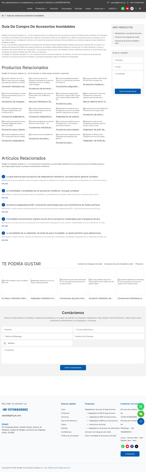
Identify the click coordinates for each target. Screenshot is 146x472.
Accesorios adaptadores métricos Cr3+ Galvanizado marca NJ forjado (13, 140)
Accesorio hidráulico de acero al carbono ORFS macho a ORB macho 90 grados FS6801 (100, 298)
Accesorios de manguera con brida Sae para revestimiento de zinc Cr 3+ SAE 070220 (14, 101)
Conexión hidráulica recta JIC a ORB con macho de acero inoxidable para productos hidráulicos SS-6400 (14, 86)
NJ (3, 15)
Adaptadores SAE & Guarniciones (101, 413)
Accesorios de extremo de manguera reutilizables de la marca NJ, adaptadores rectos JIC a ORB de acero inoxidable (41, 88)
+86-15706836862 (136, 3)
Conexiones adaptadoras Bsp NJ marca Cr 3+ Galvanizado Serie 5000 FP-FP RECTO (68, 86)
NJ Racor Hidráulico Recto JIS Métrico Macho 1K (14, 298)
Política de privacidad (69, 436)
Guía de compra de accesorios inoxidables (25, 15)
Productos (139, 264)
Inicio (63, 409)
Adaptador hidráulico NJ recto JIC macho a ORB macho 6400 (42, 298)
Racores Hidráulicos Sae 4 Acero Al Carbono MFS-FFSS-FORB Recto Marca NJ (40, 101)
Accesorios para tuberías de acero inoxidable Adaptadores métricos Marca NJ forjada (14, 129)
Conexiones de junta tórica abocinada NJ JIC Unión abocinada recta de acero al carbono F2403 (73, 298)
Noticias (64, 428)
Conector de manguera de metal (90, 264)
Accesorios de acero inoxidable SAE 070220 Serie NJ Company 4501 (94, 114)
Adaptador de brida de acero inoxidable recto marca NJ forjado (94, 140)
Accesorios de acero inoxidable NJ (38, 138)
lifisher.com (53, 468)
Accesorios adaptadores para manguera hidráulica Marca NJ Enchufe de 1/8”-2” (14, 116)
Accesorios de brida (97, 424)
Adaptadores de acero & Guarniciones (100, 409)
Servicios (65, 417)
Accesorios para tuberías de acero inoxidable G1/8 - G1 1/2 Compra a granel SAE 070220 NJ (68, 129)
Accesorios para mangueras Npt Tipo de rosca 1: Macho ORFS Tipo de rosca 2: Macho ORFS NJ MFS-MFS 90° (67, 103)
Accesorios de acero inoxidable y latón (118, 264)
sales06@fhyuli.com (118, 3)
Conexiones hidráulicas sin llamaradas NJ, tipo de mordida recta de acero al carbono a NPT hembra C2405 (130, 298)
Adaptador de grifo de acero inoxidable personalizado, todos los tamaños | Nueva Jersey (95, 129)
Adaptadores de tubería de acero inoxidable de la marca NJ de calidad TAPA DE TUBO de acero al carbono (68, 116)
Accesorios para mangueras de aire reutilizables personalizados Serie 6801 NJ (66, 142)
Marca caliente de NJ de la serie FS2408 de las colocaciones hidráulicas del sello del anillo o (95, 101)
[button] (121, 9)
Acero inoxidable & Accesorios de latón (100, 436)
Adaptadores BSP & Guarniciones (102, 417)
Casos (63, 424)
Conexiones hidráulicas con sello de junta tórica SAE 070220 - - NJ (40, 127)
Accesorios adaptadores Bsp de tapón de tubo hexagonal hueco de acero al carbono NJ (40, 116)
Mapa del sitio (64, 468)
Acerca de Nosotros (69, 421)
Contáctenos (66, 432)
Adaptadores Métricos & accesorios (103, 421)
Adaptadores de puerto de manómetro (104, 428)
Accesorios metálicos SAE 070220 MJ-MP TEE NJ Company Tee (95, 84)
